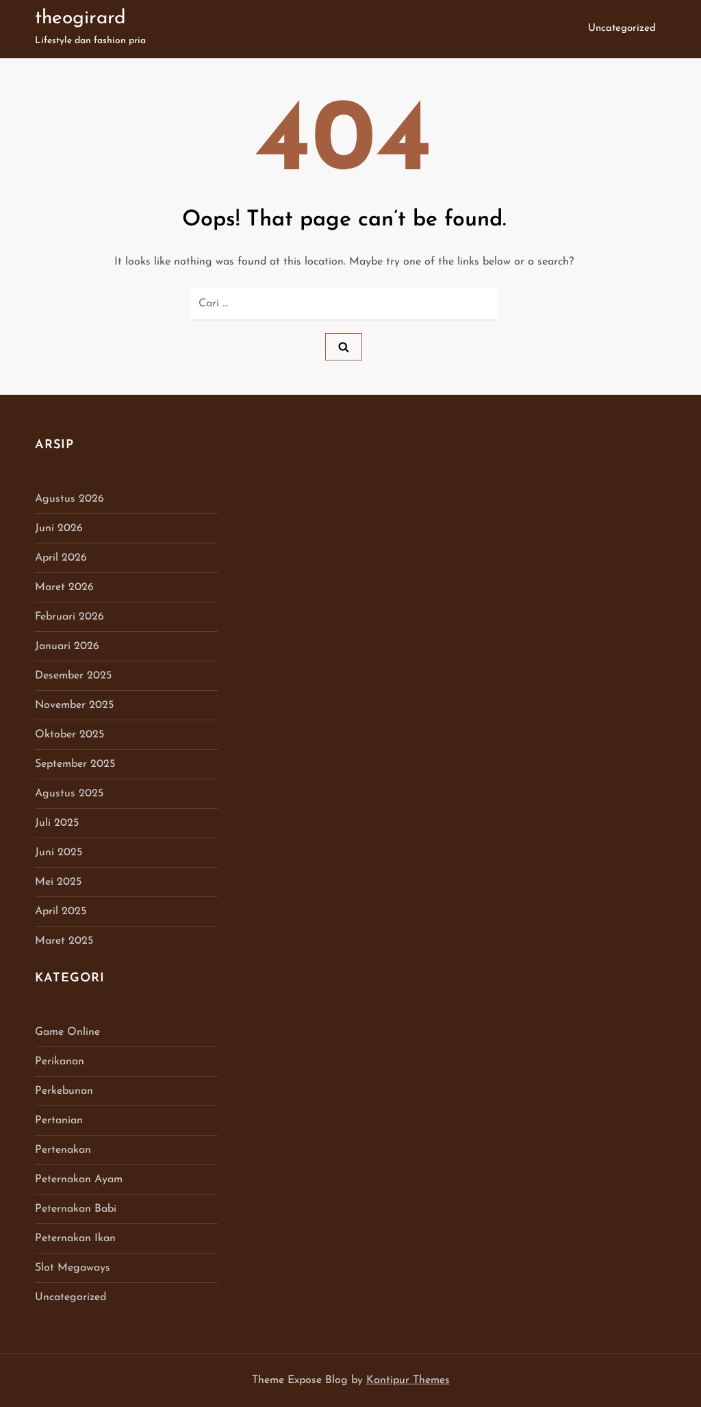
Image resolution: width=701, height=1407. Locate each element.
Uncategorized (622, 28)
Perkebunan (64, 1091)
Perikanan (59, 1061)
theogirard (80, 18)
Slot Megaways (72, 1267)
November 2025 (74, 705)
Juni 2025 (58, 852)
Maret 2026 (64, 587)
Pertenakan (63, 1150)
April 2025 (60, 911)
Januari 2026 (67, 646)
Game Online (67, 1032)
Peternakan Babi (75, 1208)
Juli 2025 (57, 823)
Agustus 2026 (69, 498)
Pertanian (59, 1120)
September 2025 (75, 764)
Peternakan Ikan (75, 1238)
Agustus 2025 (69, 793)
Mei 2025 (58, 882)
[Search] (343, 346)
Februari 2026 (69, 616)
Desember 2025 (73, 675)
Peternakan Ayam (79, 1179)
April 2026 (61, 557)
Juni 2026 (59, 528)
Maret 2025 (64, 940)
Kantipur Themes (408, 1380)
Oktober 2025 (69, 734)
